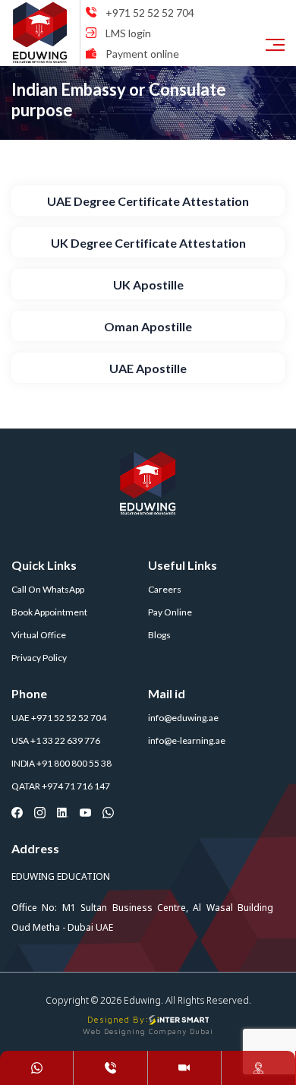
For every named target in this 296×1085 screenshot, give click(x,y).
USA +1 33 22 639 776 (55, 740)
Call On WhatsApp (47, 589)
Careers (164, 589)
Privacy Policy (39, 657)
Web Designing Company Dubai (148, 1031)
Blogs (159, 635)
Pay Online (170, 612)
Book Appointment (49, 612)
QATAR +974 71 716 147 (60, 786)
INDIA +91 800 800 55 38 (61, 763)
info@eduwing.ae (183, 717)
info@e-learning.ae (186, 740)
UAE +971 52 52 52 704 (58, 717)
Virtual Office (38, 635)
